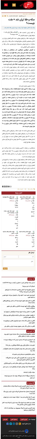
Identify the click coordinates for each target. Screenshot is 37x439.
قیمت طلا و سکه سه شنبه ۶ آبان (25, 232)
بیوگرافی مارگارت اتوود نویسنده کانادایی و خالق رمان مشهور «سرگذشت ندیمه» (21, 307)
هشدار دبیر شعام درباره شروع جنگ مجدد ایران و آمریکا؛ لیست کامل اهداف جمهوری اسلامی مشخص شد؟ (18, 404)
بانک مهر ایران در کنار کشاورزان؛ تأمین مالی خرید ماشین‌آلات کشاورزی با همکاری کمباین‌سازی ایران (20, 359)
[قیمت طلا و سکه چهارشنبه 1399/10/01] (16, 202)
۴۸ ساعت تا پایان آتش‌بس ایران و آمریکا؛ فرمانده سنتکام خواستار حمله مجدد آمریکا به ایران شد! (19, 387)
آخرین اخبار (29, 331)
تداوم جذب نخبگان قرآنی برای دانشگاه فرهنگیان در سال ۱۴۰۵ (20, 345)
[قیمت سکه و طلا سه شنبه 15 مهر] (16, 239)
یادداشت (30, 279)
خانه (34, 14)
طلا (25, 189)
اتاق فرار (5, 420)
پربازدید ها (29, 383)
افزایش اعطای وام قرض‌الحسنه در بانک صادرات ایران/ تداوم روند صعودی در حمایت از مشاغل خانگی (19, 335)
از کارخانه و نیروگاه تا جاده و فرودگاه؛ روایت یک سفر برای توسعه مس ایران (19, 377)
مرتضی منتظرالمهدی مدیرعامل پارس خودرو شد (23, 354)
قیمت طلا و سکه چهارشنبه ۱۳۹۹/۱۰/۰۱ (8, 198)
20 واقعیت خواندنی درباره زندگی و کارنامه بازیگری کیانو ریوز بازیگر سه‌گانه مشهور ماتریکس (19, 316)
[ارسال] (5, 16)
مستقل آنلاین (14, 420)
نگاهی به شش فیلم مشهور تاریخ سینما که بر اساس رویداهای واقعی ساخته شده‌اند (19, 302)
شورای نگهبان (24, 420)
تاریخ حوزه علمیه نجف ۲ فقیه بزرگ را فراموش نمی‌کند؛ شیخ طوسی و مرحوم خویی (18, 296)
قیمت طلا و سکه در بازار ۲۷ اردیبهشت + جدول (25, 198)
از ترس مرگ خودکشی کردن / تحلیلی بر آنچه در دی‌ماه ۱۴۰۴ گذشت (19, 283)
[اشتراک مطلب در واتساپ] (11, 186)
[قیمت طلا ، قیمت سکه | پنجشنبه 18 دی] (16, 219)
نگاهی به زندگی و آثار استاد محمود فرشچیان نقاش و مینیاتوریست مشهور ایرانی (19, 322)
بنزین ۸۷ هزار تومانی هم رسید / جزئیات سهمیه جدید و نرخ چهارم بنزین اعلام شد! (19, 398)
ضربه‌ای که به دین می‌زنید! (28, 286)
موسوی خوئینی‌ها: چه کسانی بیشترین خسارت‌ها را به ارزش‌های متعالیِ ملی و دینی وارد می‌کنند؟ (20, 291)
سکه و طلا (30, 189)
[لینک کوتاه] (7, 16)
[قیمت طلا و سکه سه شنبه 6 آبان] (32, 239)
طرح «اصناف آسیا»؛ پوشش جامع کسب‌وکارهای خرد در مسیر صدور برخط (19, 368)
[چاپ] (3, 16)
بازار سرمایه (25, 14)
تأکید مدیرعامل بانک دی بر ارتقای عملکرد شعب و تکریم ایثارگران (19, 363)
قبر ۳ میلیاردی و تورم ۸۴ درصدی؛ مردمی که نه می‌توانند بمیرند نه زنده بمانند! (19, 341)
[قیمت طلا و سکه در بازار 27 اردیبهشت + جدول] (32, 206)
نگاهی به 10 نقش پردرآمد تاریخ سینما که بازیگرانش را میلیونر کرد (19, 312)
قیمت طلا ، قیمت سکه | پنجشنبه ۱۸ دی (9, 212)
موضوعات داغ (32, 420)
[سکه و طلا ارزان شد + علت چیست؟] (9, 186)
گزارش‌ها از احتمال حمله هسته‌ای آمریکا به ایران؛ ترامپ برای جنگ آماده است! (19, 393)
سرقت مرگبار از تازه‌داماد (29, 372)
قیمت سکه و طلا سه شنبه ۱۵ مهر (8, 232)
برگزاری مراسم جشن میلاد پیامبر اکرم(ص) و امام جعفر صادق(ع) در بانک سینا (19, 350)
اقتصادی (30, 14)
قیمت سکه (20, 189)
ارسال (5, 268)
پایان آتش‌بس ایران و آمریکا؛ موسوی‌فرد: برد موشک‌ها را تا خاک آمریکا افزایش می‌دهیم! (19, 409)
